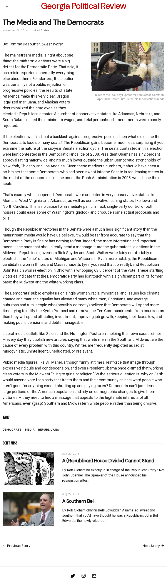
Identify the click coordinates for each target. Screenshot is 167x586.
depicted (120, 345)
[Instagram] (83, 576)
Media (30, 429)
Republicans (48, 429)
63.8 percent (105, 270)
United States (41, 30)
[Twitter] (72, 576)
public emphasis (45, 293)
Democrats (12, 429)
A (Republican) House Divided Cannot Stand (108, 461)
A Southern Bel (78, 501)
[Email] (94, 576)
